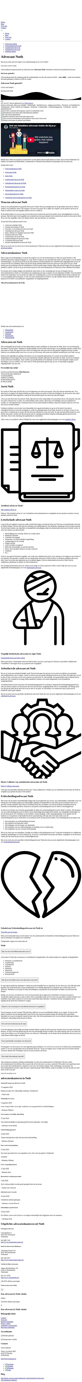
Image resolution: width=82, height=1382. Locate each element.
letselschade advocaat (34, 568)
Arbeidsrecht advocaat (12, 49)
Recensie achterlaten (8, 1327)
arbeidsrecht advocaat (8, 696)
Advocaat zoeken (11, 44)
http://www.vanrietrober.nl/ (10, 1277)
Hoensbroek (9, 336)
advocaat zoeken (6, 248)
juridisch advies (70, 419)
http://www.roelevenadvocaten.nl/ (12, 1260)
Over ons (4, 26)
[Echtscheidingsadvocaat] (41, 924)
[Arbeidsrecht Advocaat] (41, 778)
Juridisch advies (10, 51)
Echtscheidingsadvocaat (13, 46)
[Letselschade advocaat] (41, 650)
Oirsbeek (8, 334)
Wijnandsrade (9, 338)
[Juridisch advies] (41, 501)
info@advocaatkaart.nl (8, 1359)
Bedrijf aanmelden (7, 1322)
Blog (2, 24)
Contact (3, 28)
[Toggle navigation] (2, 30)
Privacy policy (6, 1324)
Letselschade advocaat (12, 48)
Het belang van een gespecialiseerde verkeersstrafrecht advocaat (22, 1378)
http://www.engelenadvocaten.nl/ (12, 1242)
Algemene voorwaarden (9, 1325)
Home (3, 22)
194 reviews (28, 103)
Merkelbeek (9, 330)
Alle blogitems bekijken (9, 1380)
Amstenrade (9, 332)
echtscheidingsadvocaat (11, 842)
